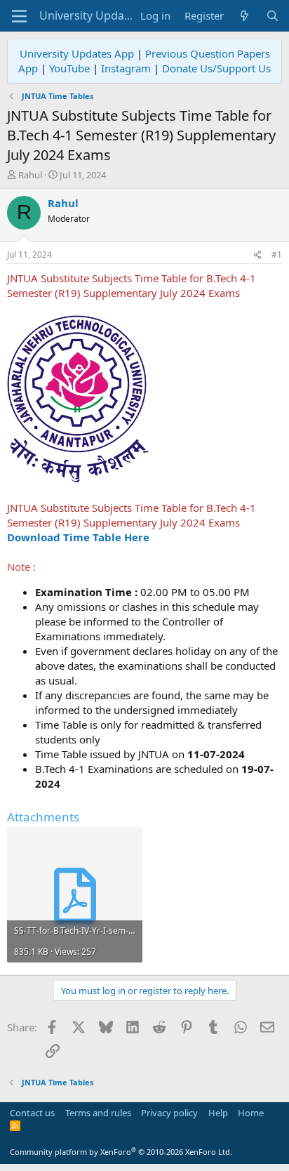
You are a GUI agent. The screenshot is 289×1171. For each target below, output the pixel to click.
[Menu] (19, 16)
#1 (276, 254)
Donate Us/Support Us (216, 68)
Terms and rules (98, 1112)
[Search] (272, 16)
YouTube (69, 68)
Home (251, 1112)
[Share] (257, 255)
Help (218, 1112)
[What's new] (244, 16)
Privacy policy (169, 1112)
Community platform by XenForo (121, 1151)
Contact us (32, 1112)
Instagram (126, 68)
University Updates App (77, 53)
